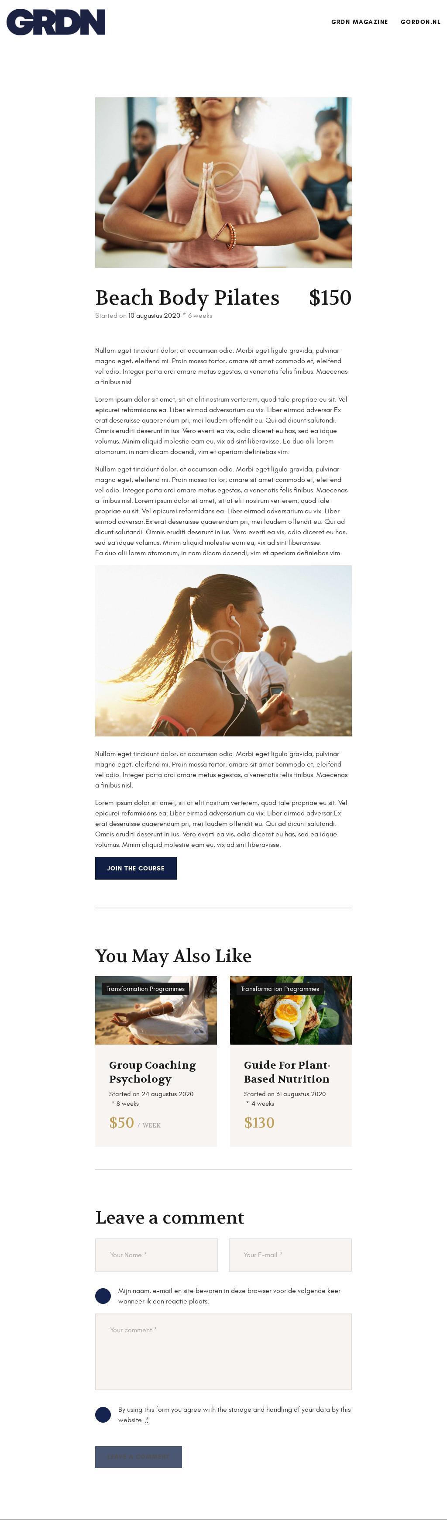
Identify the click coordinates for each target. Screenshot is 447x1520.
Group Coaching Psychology (152, 1072)
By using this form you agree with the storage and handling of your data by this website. (234, 1415)
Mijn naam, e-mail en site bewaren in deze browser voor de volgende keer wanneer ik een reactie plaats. (229, 1296)
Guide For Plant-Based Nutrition (287, 1072)
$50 (135, 1123)
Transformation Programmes (146, 989)
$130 (259, 1123)
